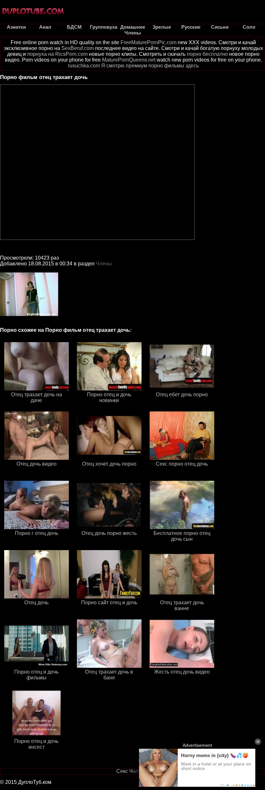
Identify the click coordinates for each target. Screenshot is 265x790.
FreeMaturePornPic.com (148, 42)
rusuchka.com (84, 65)
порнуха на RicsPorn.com (57, 54)
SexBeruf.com (77, 48)
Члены (104, 263)
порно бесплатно (207, 54)
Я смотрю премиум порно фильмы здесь (150, 65)
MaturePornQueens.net (128, 60)
